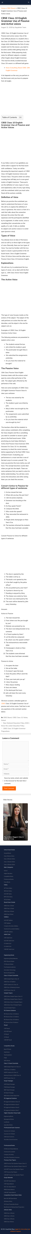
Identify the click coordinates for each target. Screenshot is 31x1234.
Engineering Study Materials (11, 958)
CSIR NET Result (8, 1040)
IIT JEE (5, 1057)
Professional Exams (9, 879)
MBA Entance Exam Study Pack (11, 1095)
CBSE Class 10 (17, 717)
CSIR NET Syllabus (8, 931)
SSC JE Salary (7, 899)
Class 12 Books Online (9, 864)
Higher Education (8, 873)
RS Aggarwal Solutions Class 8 (11, 1107)
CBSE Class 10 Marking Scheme (12, 987)
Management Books (9, 1119)
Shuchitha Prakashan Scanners (12, 1157)
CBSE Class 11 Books (9, 1216)
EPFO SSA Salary (8, 896)
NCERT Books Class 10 (9, 990)
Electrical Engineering (9, 972)
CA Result (6, 1037)
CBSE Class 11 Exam (9, 908)
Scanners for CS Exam (9, 1133)
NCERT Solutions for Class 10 (11, 984)
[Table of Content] (20, 117)
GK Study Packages (9, 1092)
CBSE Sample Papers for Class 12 (12, 1066)
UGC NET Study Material (9, 1181)
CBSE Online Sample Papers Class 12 (13, 996)
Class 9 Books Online (9, 856)
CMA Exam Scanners (9, 1136)
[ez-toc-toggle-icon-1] (19, 117)
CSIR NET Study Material (10, 1192)
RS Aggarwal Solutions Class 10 (12, 1101)
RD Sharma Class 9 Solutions (11, 1022)
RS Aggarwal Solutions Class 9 (11, 1104)
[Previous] (4, 822)
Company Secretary (9, 1154)
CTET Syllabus (7, 923)
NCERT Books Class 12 (9, 1078)
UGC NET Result (8, 1031)
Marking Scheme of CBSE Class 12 (12, 1075)
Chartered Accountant (9, 1151)
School (3, 720)
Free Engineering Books (10, 967)
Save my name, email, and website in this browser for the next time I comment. (16, 780)
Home (3, 8)
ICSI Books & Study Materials (11, 1148)
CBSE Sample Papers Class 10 (11, 979)
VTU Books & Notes (8, 964)
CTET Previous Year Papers (10, 1172)
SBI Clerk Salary (8, 891)
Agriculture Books (8, 1125)
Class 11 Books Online (9, 861)
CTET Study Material (9, 1183)
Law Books (6, 1122)
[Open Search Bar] (28, 2)
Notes (25, 717)
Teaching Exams (8, 1055)
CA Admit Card (7, 946)
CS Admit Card (7, 943)
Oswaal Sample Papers (9, 1007)
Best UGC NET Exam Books (10, 1198)
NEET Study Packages (9, 1090)
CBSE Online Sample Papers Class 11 (13, 999)
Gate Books (7, 1052)
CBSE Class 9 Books (9, 1221)
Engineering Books (8, 1116)
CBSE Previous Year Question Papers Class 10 (15, 1166)
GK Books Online (8, 1201)
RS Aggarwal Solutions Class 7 (11, 1110)
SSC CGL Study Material (10, 1186)
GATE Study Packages (9, 1084)
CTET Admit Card (8, 937)
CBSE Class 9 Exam (8, 914)
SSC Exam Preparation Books (11, 1204)
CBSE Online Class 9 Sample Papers (13, 1005)
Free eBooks (7, 882)
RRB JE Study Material (9, 1189)
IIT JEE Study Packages (9, 1087)
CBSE (3, 703)
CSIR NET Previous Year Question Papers (14, 1175)
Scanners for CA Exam (9, 1131)
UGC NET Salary (8, 893)
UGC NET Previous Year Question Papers (14, 1169)
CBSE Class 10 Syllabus (9, 981)
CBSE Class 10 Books (9, 1218)
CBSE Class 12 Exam (9, 905)
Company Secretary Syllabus (11, 926)
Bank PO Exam (7, 1049)
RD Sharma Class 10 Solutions (11, 1019)
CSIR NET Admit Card (9, 949)
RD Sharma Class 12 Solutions (11, 1014)
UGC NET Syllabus (8, 920)
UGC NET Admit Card (9, 940)
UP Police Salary (8, 888)
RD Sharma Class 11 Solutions (11, 1016)
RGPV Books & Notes (9, 961)
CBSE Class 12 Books (9, 1213)
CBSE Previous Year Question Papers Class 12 (15, 1163)
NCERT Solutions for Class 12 (11, 1072)
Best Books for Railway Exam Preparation (14, 1207)
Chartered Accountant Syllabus (11, 928)
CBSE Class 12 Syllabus (9, 1069)
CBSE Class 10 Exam (9, 911)
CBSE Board (11, 8)
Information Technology (9, 970)
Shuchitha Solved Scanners (11, 1139)
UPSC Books (7, 1060)
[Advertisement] (15, 99)
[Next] (26, 822)
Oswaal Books (7, 853)
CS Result (6, 1034)
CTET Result (7, 1028)
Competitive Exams (8, 876)
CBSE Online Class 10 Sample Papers (13, 1002)
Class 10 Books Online (9, 858)
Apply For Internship (21, 1229)
